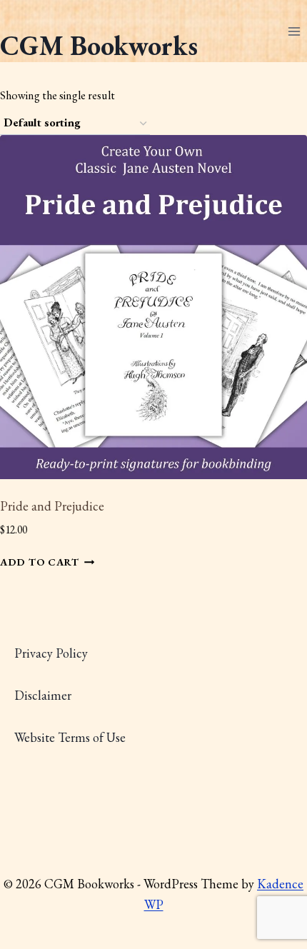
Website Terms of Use (70, 737)
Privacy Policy (51, 653)
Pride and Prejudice (52, 506)
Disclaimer (42, 695)
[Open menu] (294, 31)
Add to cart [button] (39, 562)
